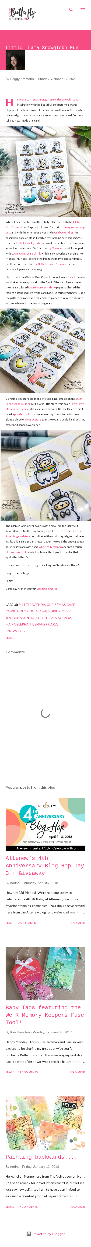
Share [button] (10, 638)
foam (71, 277)
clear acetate (33, 419)
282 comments (28, 923)
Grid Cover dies (64, 232)
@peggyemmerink (47, 588)
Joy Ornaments (56, 248)
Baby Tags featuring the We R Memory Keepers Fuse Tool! (45, 1015)
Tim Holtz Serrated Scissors (49, 264)
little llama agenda (53, 618)
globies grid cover (53, 611)
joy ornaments (19, 618)
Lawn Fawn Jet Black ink (26, 253)
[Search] (71, 8)
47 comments (28, 1207)
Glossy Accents (18, 551)
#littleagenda (32, 605)
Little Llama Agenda (28, 242)
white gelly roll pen (50, 546)
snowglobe (16, 631)
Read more (77, 923)
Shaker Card (46, 624)
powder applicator (25, 414)
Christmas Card (61, 605)
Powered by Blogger (48, 1234)
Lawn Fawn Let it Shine (42, 287)
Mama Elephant (19, 624)
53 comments (28, 1072)
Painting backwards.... (41, 1157)
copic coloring (20, 611)
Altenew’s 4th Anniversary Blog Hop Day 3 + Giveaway (45, 866)
